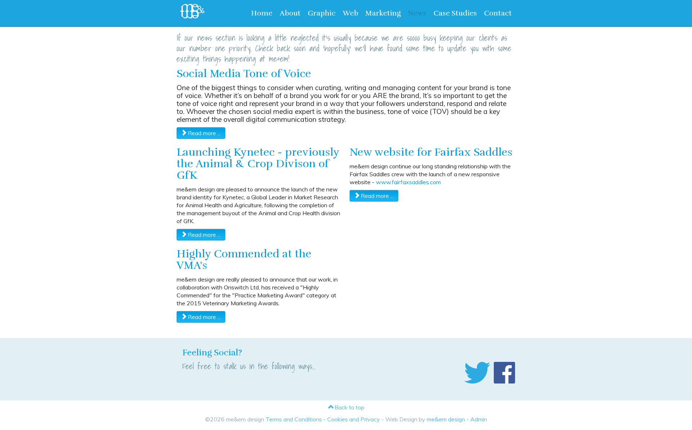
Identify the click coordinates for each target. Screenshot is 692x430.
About (290, 13)
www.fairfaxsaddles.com (408, 182)
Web (350, 13)
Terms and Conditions (294, 419)
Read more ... (203, 133)
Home (261, 13)
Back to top (348, 407)
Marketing (383, 13)
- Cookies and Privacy (351, 419)
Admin (478, 419)
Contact (498, 13)
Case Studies (455, 13)
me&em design (446, 419)
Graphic (322, 13)
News (417, 13)
